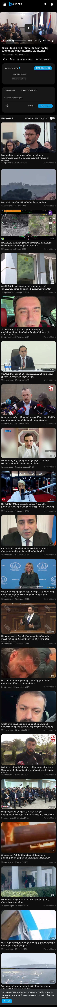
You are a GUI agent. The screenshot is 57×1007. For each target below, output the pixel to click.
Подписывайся (43, 68)
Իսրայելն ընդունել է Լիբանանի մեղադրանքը (23, 202)
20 (39, 40)
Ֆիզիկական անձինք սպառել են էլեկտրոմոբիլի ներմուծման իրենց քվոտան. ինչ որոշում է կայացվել (27, 725)
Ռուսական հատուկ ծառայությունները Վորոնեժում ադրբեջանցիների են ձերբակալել (26, 682)
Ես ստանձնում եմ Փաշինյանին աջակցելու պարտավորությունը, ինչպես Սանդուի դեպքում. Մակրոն (25, 158)
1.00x (35, 41)
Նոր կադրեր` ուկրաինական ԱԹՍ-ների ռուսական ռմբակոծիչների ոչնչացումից (26, 987)
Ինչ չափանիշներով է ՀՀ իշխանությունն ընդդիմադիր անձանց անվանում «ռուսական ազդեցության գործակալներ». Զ (27, 594)
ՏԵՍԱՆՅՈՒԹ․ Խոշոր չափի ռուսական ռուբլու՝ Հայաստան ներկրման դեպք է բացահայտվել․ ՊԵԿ (26, 287)
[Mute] (44, 40)
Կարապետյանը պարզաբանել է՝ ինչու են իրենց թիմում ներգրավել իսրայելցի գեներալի (25, 462)
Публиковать (45, 106)
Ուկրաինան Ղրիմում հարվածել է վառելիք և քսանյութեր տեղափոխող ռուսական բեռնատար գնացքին (25, 858)
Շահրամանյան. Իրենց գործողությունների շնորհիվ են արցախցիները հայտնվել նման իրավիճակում (28, 418)
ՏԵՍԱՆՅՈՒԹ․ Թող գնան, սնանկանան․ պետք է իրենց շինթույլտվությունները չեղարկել (27, 375)
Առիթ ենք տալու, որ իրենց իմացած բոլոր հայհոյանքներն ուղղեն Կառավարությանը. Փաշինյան (27, 813)
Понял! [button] (7, 1001)
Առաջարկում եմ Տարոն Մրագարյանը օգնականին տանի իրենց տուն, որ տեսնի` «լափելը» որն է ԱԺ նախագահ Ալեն (26, 639)
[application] (28, 28)
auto (48, 34)
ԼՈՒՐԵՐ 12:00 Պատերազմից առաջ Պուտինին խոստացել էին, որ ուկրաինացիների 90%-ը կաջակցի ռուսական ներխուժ (27, 507)
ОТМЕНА (31, 106)
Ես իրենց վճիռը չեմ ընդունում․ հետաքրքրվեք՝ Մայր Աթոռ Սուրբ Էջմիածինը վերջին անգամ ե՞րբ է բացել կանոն (27, 770)
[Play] (3, 40)
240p (48, 30)
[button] (52, 4)
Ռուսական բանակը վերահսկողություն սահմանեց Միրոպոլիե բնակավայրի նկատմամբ (26, 244)
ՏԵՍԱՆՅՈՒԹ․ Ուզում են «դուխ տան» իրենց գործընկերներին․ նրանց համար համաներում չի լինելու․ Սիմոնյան (25, 332)
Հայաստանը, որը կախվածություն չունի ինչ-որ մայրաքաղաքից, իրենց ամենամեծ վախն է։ (24, 549)
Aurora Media (11, 68)
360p (49, 41)
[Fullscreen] (53, 40)
